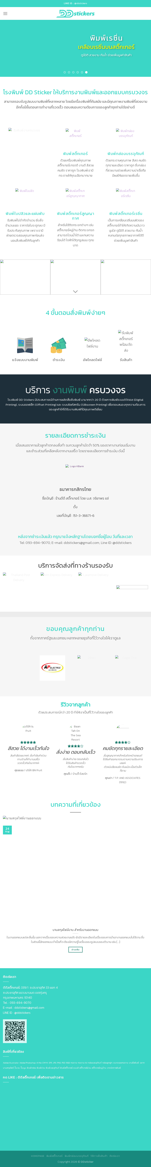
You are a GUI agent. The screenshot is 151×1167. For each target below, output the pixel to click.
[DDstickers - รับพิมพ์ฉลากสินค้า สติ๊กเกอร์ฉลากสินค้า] (75, 13)
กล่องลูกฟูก (107, 1062)
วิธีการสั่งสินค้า (99, 1156)
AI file (38, 1062)
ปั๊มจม (17, 1067)
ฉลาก (142, 1062)
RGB (68, 1062)
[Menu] (5, 13)
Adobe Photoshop (27, 1062)
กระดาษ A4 (82, 1062)
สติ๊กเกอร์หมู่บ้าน (99, 1067)
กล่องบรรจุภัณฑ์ (95, 1062)
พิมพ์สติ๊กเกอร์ (66, 1067)
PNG (59, 1062)
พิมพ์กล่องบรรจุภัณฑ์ (77, 1156)
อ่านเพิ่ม (75, 949)
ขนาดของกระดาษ (120, 1062)
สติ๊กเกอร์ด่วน (85, 1067)
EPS (50, 1062)
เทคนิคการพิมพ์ (114, 1067)
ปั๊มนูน (23, 1067)
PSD (63, 1062)
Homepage (37, 1156)
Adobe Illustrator (11, 1062)
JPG (54, 1062)
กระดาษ (74, 1062)
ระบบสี (76, 1067)
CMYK (45, 1062)
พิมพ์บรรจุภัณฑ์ (52, 1067)
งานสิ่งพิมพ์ (134, 1062)
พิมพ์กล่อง (31, 1067)
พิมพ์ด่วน (41, 1067)
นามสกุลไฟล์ (8, 1067)
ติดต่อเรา (115, 1156)
